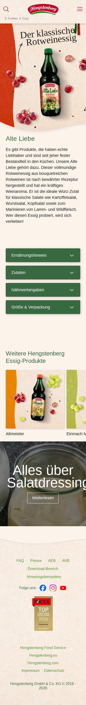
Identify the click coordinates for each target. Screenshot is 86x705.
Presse (36, 561)
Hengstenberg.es (43, 655)
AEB (52, 561)
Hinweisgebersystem (44, 577)
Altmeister (15, 434)
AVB (65, 561)
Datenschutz (54, 671)
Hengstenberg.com (43, 663)
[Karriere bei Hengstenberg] (42, 613)
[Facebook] (43, 588)
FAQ (20, 561)
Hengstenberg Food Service (43, 648)
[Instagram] (53, 588)
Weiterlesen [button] (43, 498)
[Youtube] (63, 588)
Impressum (30, 671)
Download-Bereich (43, 569)
